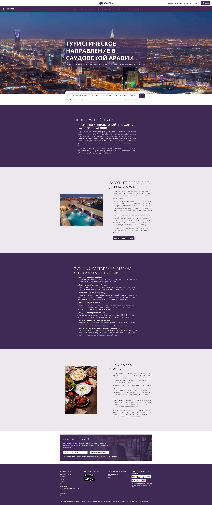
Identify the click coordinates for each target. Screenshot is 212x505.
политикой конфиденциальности (113, 456)
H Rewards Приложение (66, 491)
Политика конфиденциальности (69, 501)
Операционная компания (111, 501)
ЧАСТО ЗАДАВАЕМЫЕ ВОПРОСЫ (69, 488)
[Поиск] (142, 95)
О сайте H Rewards (65, 474)
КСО (61, 484)
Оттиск (83, 501)
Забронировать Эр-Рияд (123, 238)
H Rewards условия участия (94, 501)
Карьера (62, 479)
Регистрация (63, 493)
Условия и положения (142, 501)
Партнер (62, 481)
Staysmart (63, 476)
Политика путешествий (127, 501)
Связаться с (63, 486)
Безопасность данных (66, 496)
